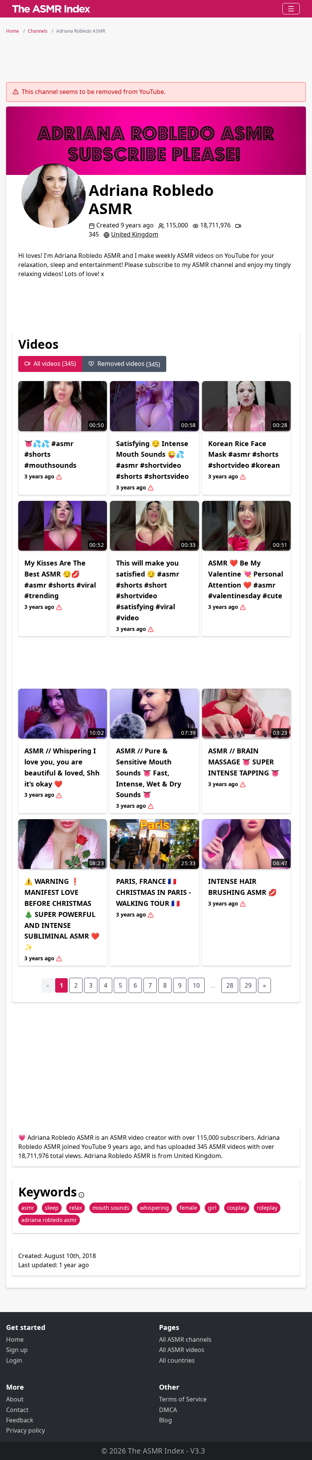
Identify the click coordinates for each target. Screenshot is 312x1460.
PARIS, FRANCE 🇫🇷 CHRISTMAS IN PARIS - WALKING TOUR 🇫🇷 (153, 892)
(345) (128, 364)
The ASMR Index (156, 1451)
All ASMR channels (185, 1339)
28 (229, 985)
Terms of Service (183, 1399)
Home (15, 1339)
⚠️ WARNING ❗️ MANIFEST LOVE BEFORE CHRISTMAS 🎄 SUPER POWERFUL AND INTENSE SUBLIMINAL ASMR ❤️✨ (61, 914)
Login (14, 1360)
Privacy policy (25, 1430)
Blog (165, 1420)
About (15, 1399)
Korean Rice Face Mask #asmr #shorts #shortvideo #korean (244, 454)
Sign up (17, 1350)
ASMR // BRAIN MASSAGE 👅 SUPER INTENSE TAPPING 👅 (243, 761)
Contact (17, 1410)
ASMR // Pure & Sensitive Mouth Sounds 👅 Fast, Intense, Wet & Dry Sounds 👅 (148, 772)
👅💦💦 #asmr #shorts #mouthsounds (50, 454)
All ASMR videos (181, 1350)
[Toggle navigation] (291, 8)
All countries (177, 1360)
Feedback (19, 1420)
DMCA (168, 1410)
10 (196, 985)
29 (248, 985)
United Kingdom (134, 234)
